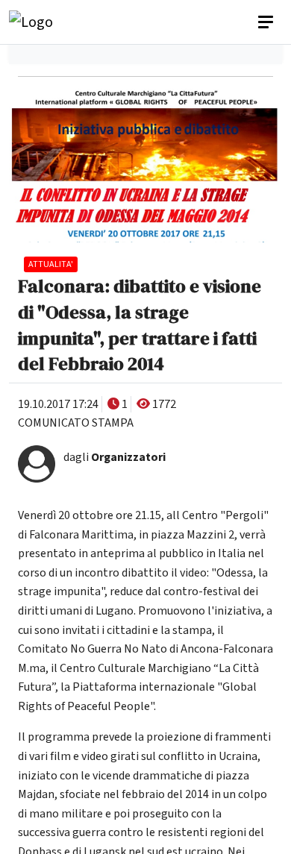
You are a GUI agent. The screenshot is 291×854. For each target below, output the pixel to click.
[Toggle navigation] (267, 22)
